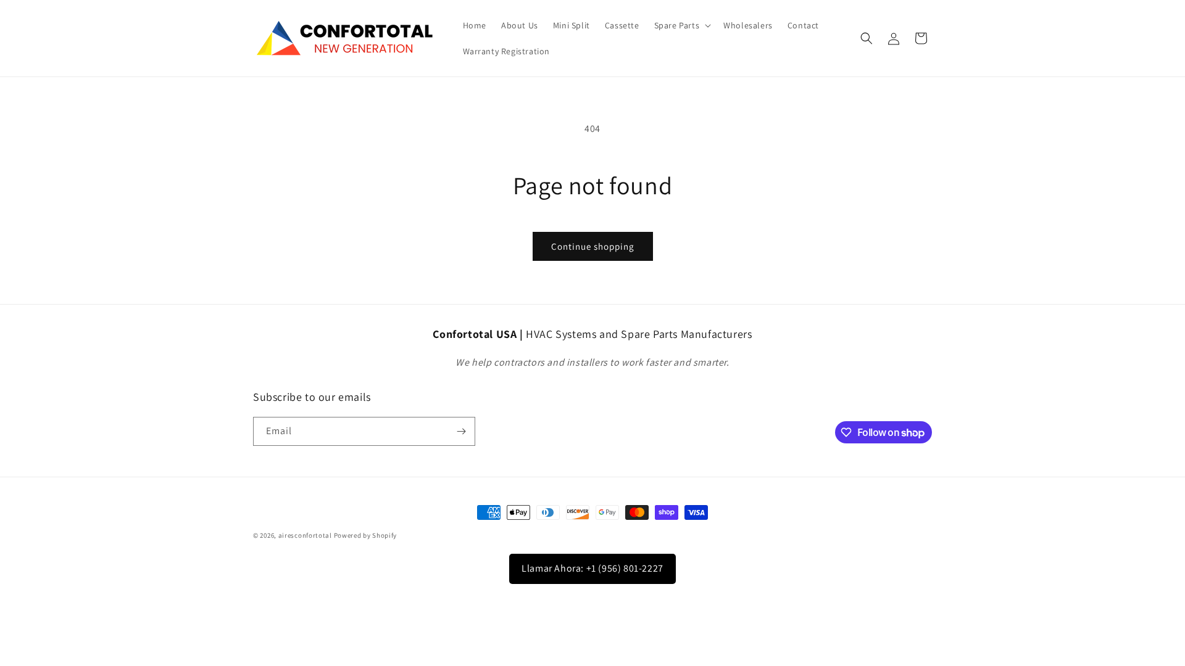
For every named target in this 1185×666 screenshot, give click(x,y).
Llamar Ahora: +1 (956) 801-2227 (592, 568)
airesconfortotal (305, 535)
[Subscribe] (461, 431)
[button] (682, 25)
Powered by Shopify (365, 535)
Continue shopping (592, 246)
